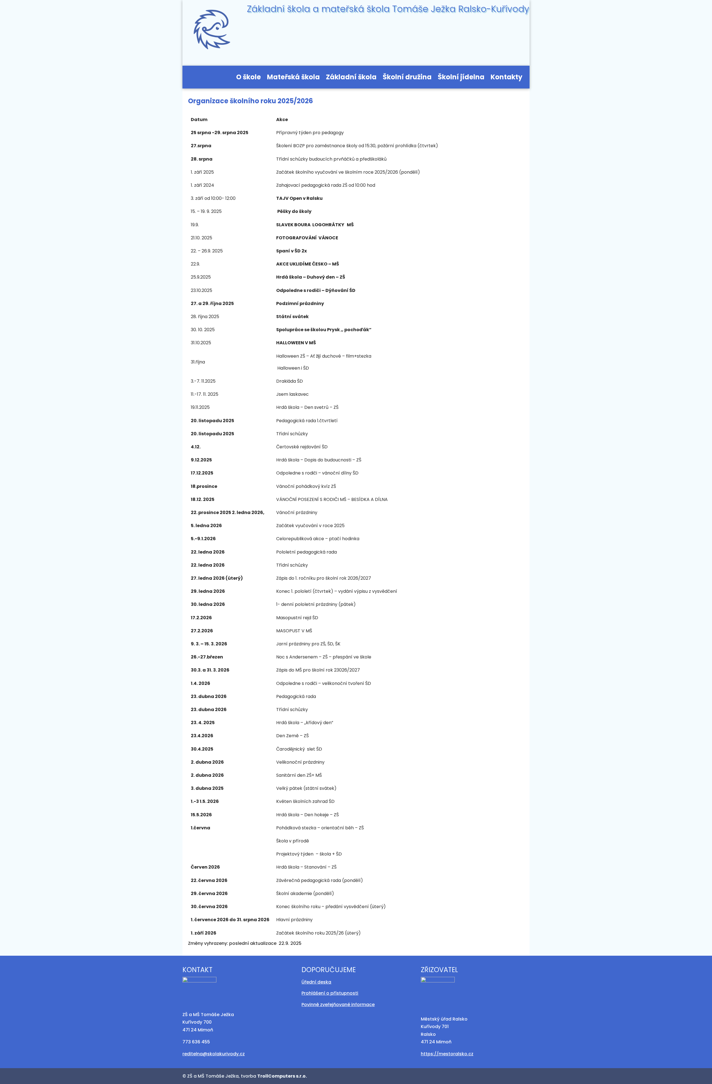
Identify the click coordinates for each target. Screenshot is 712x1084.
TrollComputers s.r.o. (282, 1076)
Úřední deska (316, 982)
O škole (248, 78)
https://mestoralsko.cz (447, 1054)
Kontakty (506, 78)
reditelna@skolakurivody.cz (213, 1054)
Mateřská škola (293, 78)
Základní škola (351, 78)
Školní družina (407, 78)
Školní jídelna (461, 78)
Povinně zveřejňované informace (338, 1004)
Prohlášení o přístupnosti (329, 993)
